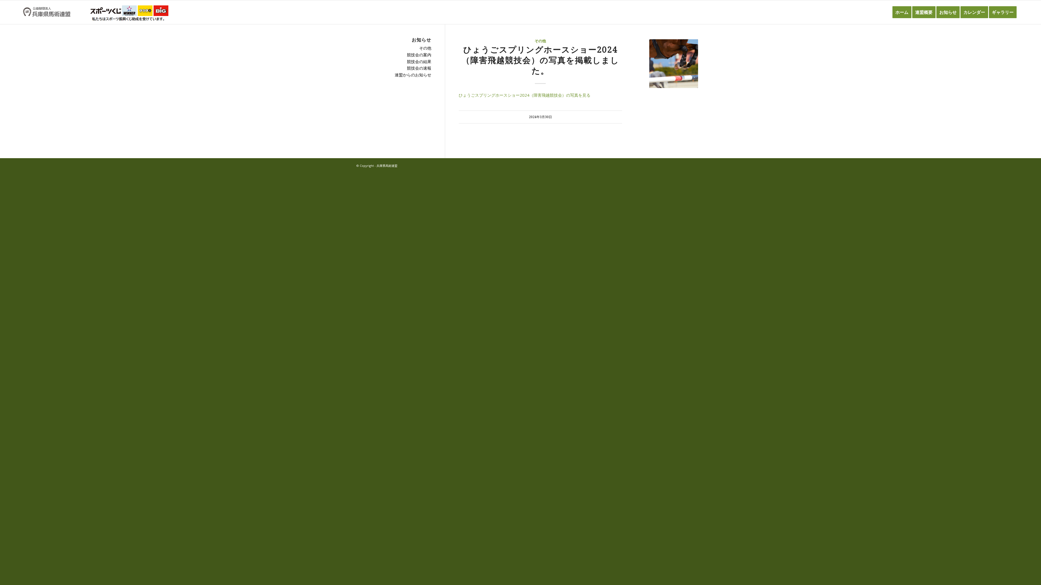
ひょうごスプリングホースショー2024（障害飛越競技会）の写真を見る (524, 95)
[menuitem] (902, 12)
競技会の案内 (419, 54)
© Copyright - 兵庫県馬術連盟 (376, 166)
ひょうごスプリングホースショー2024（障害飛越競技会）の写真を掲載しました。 (540, 60)
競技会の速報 (419, 68)
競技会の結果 (419, 61)
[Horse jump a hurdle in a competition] (673, 63)
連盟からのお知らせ (413, 74)
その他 (540, 41)
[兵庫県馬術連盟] (47, 12)
